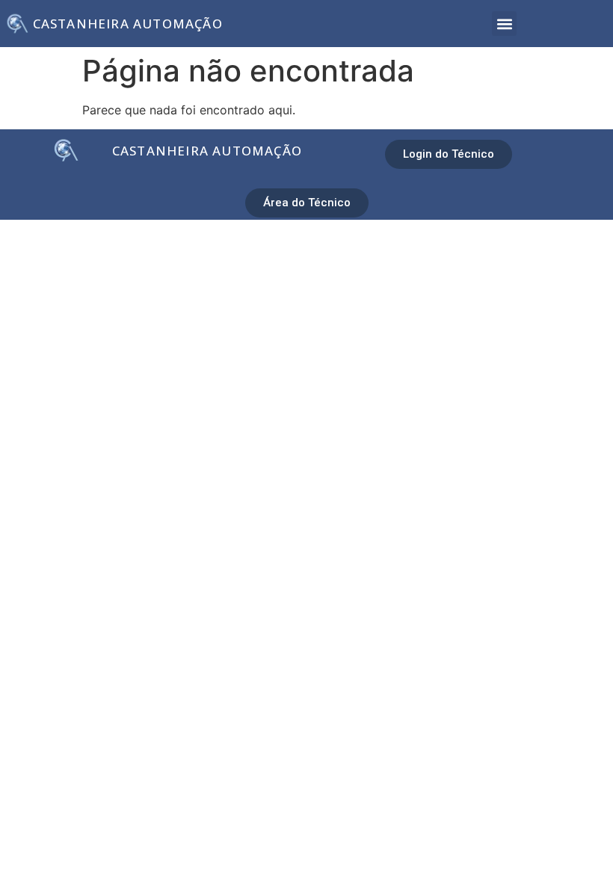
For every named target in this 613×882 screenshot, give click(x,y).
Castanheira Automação (128, 23)
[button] (504, 23)
